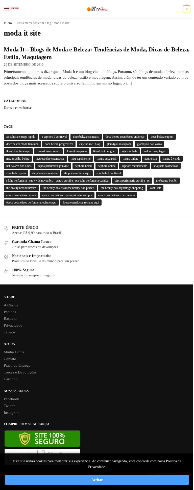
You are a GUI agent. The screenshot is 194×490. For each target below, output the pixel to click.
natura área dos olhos (19, 166)
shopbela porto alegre (45, 173)
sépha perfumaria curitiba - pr (132, 180)
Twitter (9, 406)
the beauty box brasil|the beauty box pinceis (68, 188)
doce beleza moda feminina (22, 144)
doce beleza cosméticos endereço (125, 136)
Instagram (11, 413)
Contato (10, 359)
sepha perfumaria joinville (53, 166)
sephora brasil (83, 166)
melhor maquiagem (154, 151)
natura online (130, 158)
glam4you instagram (119, 144)
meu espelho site (80, 158)
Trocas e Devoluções (20, 372)
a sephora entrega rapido (20, 136)
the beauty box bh (166, 180)
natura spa (150, 158)
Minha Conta (14, 352)
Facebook (11, 399)
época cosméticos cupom (21, 195)
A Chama (11, 305)
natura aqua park (106, 158)
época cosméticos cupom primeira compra (67, 195)
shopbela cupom (16, 173)
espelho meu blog (89, 144)
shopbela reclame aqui (77, 173)
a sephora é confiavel (54, 136)
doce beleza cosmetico (86, 136)
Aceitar (97, 480)
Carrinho (11, 379)
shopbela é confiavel (108, 173)
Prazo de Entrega (17, 365)
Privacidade (13, 325)
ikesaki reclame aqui (18, 151)
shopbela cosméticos (166, 166)
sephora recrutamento (134, 166)
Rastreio (10, 318)
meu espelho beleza (17, 158)
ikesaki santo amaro (48, 151)
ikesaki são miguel (104, 151)
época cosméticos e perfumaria (116, 195)
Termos (9, 332)
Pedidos (10, 312)
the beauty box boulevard (21, 188)
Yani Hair (155, 188)
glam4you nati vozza (149, 144)
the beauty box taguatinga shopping (122, 188)
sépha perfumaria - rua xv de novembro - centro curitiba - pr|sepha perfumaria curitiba (57, 180)
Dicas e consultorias (18, 108)
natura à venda (171, 158)
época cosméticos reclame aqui (81, 202)
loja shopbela (129, 151)
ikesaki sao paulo (76, 151)
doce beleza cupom (162, 136)
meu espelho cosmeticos (50, 158)
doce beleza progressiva (59, 144)
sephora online (106, 166)
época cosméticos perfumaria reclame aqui (31, 202)
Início (8, 23)
